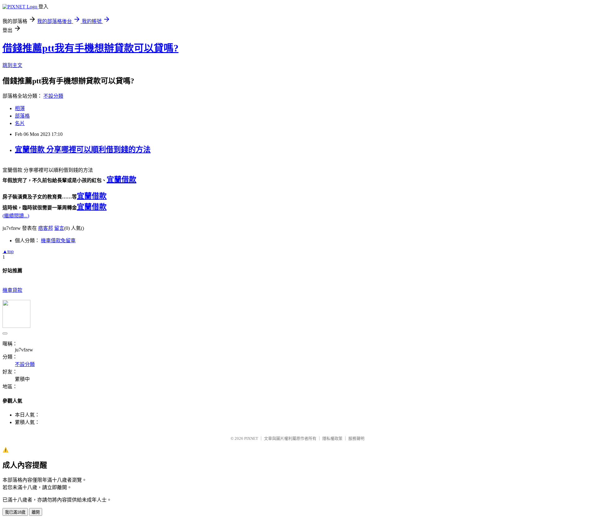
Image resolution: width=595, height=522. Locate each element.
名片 (20, 123)
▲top (8, 251)
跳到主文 (12, 65)
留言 (59, 228)
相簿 (20, 108)
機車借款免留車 (58, 240)
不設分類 (53, 96)
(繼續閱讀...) (15, 215)
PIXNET (251, 438)
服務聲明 (356, 438)
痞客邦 (45, 228)
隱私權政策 (332, 438)
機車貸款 (12, 290)
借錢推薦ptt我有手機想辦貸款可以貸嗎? (90, 48)
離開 (36, 512)
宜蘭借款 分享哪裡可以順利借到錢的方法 (83, 149)
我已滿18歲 (15, 512)
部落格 (22, 115)
